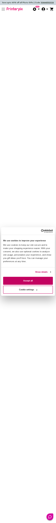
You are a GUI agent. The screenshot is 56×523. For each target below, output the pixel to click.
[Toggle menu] (3, 9)
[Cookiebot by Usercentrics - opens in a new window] (41, 231)
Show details (41, 272)
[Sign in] (45, 9)
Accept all (28, 280)
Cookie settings (26, 289)
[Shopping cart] (51, 9)
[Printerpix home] (15, 9)
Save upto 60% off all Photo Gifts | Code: (28, 2)
